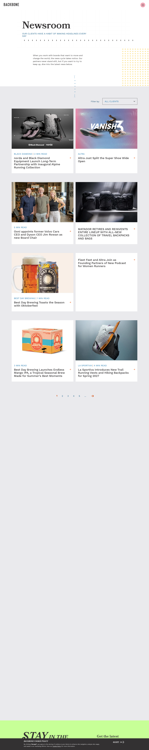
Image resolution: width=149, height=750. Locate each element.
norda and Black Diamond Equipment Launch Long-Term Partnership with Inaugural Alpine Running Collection (37, 163)
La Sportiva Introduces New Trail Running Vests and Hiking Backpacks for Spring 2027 (103, 373)
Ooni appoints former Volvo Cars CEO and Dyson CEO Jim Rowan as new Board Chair (38, 235)
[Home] (11, 5)
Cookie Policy (57, 746)
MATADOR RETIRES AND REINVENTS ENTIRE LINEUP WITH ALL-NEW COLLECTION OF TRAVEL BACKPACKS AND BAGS (103, 234)
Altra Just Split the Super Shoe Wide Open (103, 160)
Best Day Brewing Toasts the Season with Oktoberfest (39, 304)
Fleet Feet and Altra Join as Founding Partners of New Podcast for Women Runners (102, 263)
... (85, 396)
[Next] (92, 396)
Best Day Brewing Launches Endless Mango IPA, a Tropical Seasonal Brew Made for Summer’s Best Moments (39, 373)
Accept (116, 742)
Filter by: (95, 101)
